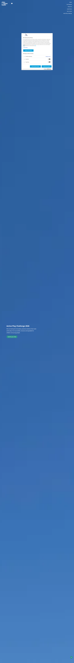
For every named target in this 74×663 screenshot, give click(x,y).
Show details (25, 47)
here (24, 45)
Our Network (69, 4)
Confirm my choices (46, 66)
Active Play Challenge (67, 13)
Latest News (69, 8)
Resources (70, 6)
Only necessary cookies (35, 66)
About (70, 2)
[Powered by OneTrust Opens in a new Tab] (48, 69)
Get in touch (69, 11)
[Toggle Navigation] (60, 3)
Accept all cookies (28, 50)
